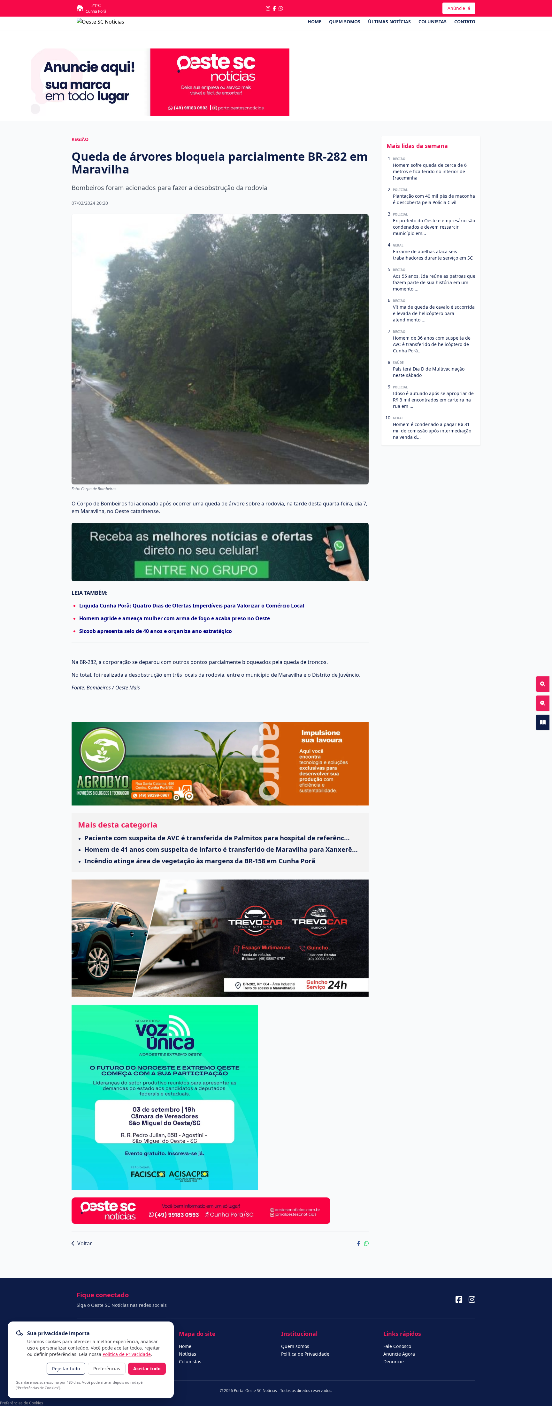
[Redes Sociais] (459, 1299)
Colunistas (432, 21)
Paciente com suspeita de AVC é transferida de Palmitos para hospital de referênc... (217, 838)
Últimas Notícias (389, 21)
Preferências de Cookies (21, 1403)
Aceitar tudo (147, 1369)
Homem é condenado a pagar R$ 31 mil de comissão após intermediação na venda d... (432, 430)
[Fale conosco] (281, 8)
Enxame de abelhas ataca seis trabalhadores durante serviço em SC (433, 254)
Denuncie (393, 1361)
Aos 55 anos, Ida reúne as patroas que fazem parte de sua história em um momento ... (434, 282)
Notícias (187, 1354)
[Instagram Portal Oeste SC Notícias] (268, 8)
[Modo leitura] (542, 722)
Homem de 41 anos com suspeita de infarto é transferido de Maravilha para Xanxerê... (221, 849)
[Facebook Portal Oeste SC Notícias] (274, 8)
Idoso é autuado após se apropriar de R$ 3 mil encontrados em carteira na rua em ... (433, 399)
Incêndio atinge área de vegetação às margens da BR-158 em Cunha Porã (199, 861)
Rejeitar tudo (66, 1369)
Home (314, 21)
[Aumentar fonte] (542, 684)
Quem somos (344, 21)
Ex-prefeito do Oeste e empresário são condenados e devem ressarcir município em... (434, 226)
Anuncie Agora (399, 1354)
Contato (464, 21)
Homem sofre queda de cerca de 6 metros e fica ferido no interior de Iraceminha (430, 171)
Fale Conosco (397, 1346)
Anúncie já (459, 8)
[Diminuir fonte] (542, 703)
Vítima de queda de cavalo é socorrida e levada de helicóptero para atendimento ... (434, 313)
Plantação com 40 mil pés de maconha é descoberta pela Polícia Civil (434, 199)
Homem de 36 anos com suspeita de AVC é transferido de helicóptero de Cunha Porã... (432, 344)
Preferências (106, 1369)
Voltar (84, 1243)
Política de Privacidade (127, 1354)
